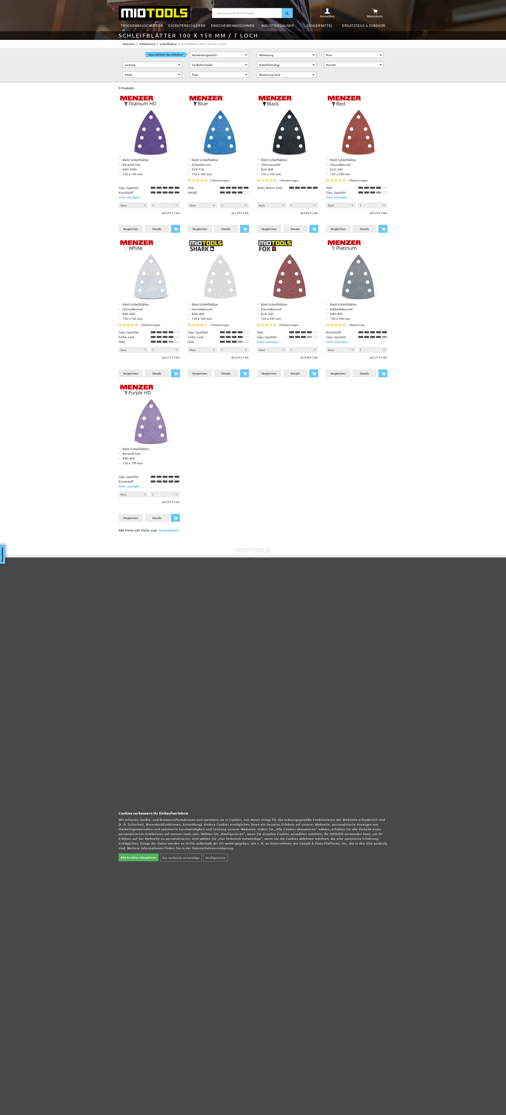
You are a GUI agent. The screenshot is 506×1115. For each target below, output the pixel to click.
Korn (329, 55)
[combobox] (247, 13)
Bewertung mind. (270, 74)
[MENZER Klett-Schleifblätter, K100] (149, 269)
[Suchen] (287, 13)
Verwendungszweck (204, 55)
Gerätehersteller (202, 65)
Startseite (129, 44)
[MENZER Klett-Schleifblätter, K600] (149, 124)
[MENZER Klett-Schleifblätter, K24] (287, 124)
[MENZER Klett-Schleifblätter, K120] (149, 413)
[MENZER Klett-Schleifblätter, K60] (356, 269)
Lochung (130, 65)
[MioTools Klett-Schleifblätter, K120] (287, 269)
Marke (128, 74)
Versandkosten (168, 530)
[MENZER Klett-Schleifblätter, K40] (218, 124)
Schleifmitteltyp (269, 65)
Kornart (331, 65)
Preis (195, 74)
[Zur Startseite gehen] (154, 13)
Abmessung (266, 55)
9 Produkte (126, 88)
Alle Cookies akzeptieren (139, 857)
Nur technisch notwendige (181, 857)
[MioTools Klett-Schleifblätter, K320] (218, 269)
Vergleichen (130, 229)
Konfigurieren (216, 857)
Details (156, 229)
